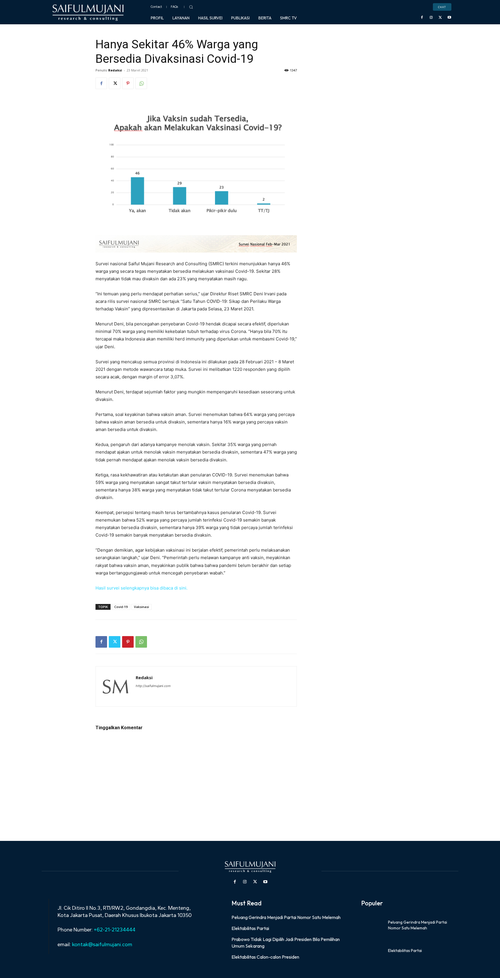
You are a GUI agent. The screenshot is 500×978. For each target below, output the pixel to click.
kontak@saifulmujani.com (101, 944)
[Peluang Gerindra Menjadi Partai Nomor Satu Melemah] (372, 925)
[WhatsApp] (141, 83)
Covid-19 (121, 607)
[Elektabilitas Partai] (372, 951)
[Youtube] (449, 17)
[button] (191, 7)
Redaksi (115, 70)
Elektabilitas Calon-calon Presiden (265, 957)
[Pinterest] (128, 83)
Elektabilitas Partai (250, 928)
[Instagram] (431, 17)
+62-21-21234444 (114, 930)
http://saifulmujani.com (153, 686)
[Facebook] (422, 17)
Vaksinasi (141, 607)
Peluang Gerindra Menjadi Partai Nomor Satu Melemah (286, 917)
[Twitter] (440, 17)
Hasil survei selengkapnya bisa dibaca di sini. (141, 588)
